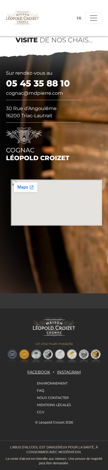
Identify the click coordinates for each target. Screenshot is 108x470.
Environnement (52, 383)
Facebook (38, 372)
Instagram (69, 372)
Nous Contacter (53, 398)
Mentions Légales (54, 405)
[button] (79, 18)
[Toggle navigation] (93, 18)
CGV (40, 412)
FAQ (40, 390)
